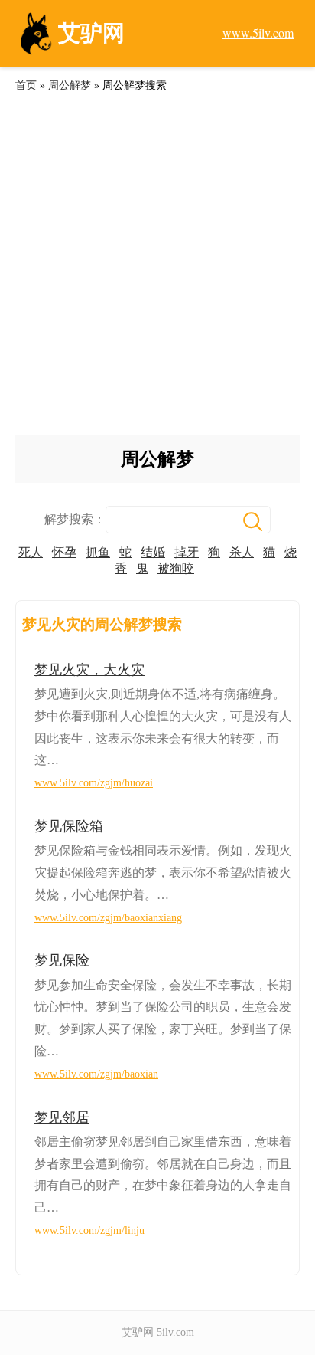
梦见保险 (61, 960)
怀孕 (64, 552)
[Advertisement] (157, 270)
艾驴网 (138, 1332)
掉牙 (186, 552)
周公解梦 (69, 85)
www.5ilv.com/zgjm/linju (89, 1230)
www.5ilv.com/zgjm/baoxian (96, 1074)
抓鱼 (98, 552)
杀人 (241, 552)
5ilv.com (175, 1332)
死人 (30, 552)
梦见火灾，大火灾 (89, 670)
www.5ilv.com (258, 33)
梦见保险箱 (68, 826)
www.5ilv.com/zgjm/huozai (93, 783)
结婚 (153, 552)
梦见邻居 (61, 1117)
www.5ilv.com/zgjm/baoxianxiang (108, 918)
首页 (26, 85)
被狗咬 (176, 568)
